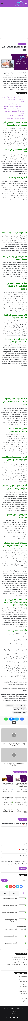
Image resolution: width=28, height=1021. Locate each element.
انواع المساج (9, 705)
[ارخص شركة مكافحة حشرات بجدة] (22, 938)
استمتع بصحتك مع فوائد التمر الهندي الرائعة (13, 108)
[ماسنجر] (11, 719)
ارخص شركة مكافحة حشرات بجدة (10, 937)
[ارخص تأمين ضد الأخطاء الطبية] (22, 907)
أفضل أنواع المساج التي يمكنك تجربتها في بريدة (7, 798)
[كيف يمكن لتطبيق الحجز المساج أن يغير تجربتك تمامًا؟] (21, 805)
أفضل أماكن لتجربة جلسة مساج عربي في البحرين (21, 798)
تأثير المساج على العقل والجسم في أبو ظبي (8, 784)
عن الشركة (16, 1013)
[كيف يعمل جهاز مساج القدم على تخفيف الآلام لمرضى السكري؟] (21, 778)
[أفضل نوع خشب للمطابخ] (22, 945)
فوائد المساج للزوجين (19, 709)
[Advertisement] (14, 22)
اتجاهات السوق (22, 979)
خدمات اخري (23, 986)
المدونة (24, 984)
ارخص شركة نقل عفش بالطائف (9, 912)
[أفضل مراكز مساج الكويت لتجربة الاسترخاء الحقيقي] (7, 805)
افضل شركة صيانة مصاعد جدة (10, 898)
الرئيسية (23, 40)
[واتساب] (6, 719)
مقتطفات (24, 998)
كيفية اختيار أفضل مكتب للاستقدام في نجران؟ (13, 106)
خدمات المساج (17, 40)
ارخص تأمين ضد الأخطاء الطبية (10, 905)
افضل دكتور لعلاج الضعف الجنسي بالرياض (11, 920)
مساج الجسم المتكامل (19, 712)
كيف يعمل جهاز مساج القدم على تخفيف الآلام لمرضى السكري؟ (21, 784)
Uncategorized (22, 976)
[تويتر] (16, 719)
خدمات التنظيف (22, 988)
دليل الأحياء (23, 993)
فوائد (25, 996)
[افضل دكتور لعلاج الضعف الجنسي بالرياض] (22, 921)
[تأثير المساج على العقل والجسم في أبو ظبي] (7, 778)
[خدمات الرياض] (19, 3)
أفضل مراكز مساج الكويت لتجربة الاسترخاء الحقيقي (7, 810)
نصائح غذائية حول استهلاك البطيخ (16, 115)
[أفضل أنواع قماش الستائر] (22, 931)
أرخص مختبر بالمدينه (21, 926)
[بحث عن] (26, 4)
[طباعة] (14, 722)
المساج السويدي (20, 705)
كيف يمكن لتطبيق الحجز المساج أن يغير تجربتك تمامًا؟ (21, 811)
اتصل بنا (6, 1013)
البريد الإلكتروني (23, 849)
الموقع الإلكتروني (23, 855)
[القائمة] (2, 4)
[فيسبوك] (22, 719)
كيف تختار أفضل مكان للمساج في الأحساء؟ (13, 104)
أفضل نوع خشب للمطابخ (11, 943)
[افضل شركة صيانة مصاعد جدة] (22, 900)
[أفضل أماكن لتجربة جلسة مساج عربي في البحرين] (21, 792)
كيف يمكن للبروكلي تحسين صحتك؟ (15, 118)
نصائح (24, 1001)
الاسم (25, 843)
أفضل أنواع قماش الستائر (11, 929)
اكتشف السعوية (22, 981)
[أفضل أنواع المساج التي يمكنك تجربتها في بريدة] (7, 792)
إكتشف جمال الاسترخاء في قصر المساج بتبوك (12, 97)
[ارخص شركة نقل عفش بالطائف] (22, 914)
